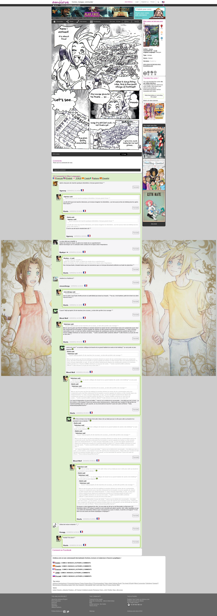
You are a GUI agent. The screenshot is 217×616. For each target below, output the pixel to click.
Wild (118, 585)
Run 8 (105, 585)
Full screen (83, 21)
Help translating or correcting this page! (154, 96)
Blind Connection (139, 583)
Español (105, 178)
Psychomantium (99, 583)
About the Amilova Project (59, 599)
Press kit (54, 602)
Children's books (87, 590)
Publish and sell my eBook (135, 601)
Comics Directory (62, 18)
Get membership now (98, 5)
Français (59, 178)
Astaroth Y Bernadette (85, 585)
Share (71, 21)
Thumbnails (96, 21)
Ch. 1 (103, 18)
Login (137, 2)
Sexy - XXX (103, 590)
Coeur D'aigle (112, 585)
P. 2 (108, 18)
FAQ (90, 602)
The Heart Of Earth (128, 583)
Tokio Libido (108, 583)
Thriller (110, 590)
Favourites (60, 21)
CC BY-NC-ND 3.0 (136, 604)
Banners (54, 604)
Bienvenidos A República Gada (62, 585)
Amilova (55, 583)
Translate (136, 187)
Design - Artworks (62, 590)
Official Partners (56, 607)
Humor (77, 18)
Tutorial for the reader (96, 599)
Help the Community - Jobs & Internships (101, 601)
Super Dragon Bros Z (86, 583)
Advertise (54, 605)
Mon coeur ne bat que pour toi (90, 18)
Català (87, 178)
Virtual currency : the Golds (97, 604)
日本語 (78, 178)
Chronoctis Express (73, 583)
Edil (94, 585)
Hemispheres (62, 583)
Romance (96, 590)
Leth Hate (99, 585)
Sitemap (91, 611)
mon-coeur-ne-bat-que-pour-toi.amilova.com (152, 65)
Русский (58, 576)
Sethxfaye (149, 583)
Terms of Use (93, 605)
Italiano (96, 178)
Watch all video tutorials (150, 100)
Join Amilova (128, 2)
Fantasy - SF (73, 590)
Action (55, 590)
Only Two (75, 585)
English (69, 178)
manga (71, 18)
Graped (155, 583)
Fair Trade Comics (133, 602)
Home (54, 18)
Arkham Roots (117, 583)
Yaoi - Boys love (118, 590)
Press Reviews (56, 601)
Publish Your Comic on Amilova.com (138, 599)
